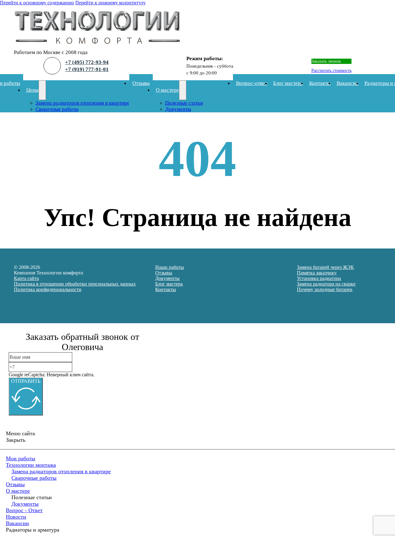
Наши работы (169, 267)
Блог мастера (288, 83)
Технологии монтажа (31, 465)
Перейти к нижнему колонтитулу (110, 2)
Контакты (320, 83)
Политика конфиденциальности (47, 289)
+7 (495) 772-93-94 (87, 62)
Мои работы (20, 458)
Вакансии (347, 83)
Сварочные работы (56, 109)
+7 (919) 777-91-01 (87, 69)
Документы (178, 109)
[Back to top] (373, 522)
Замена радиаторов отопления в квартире (82, 103)
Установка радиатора (319, 278)
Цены (32, 90)
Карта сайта (26, 278)
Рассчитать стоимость (331, 70)
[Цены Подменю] (42, 90)
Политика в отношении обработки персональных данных (75, 283)
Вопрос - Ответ (24, 510)
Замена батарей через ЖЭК (325, 267)
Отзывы (141, 83)
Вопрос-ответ (251, 83)
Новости (16, 517)
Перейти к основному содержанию (37, 2)
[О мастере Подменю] (182, 90)
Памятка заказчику (317, 272)
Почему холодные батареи (324, 289)
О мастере (167, 90)
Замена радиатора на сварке (326, 283)
